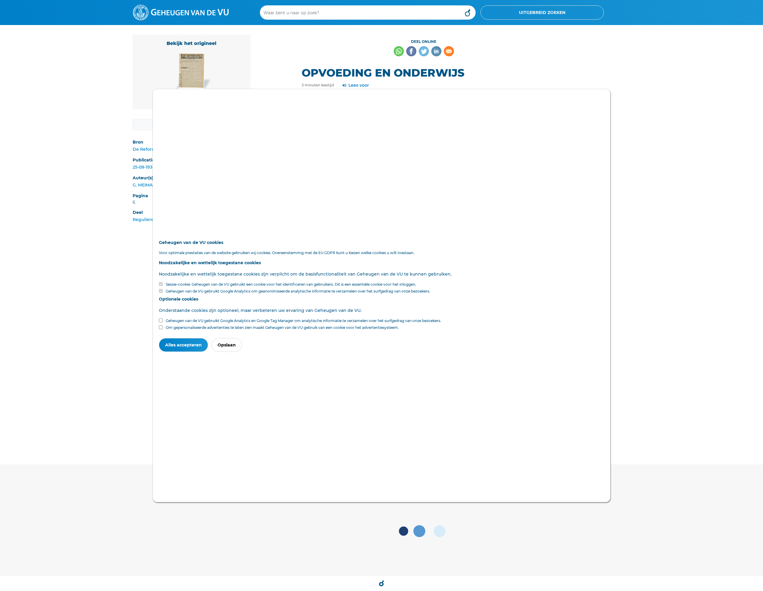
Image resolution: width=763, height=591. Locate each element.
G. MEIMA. (143, 185)
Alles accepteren (183, 345)
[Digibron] (181, 12)
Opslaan (227, 345)
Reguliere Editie (150, 219)
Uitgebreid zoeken (542, 12)
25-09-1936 (144, 167)
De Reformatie (149, 149)
